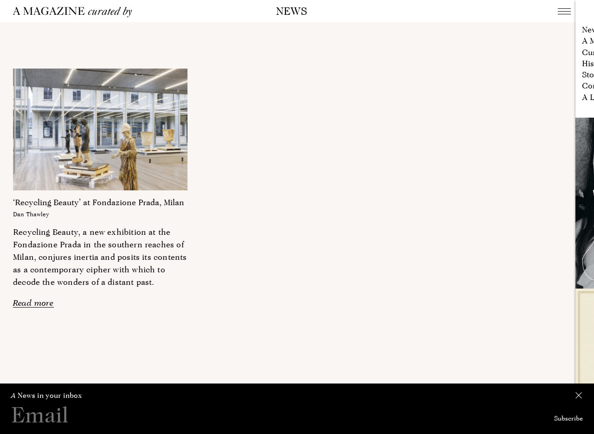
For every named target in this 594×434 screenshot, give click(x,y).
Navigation (564, 11)
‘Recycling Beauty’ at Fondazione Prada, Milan (98, 202)
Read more (33, 303)
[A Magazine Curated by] (75, 12)
